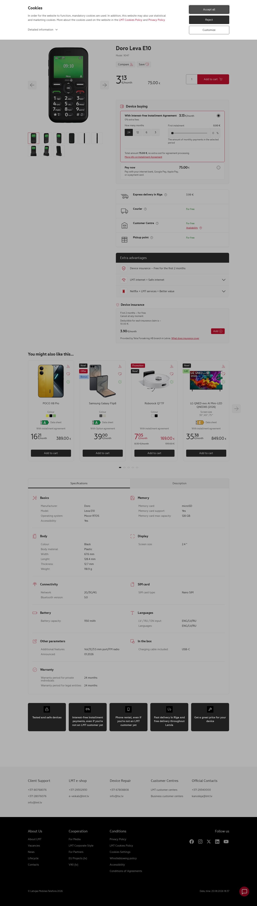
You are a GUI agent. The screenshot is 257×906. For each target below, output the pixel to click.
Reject (209, 19)
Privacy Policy (156, 20)
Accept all (209, 9)
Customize (209, 30)
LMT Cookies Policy (130, 20)
